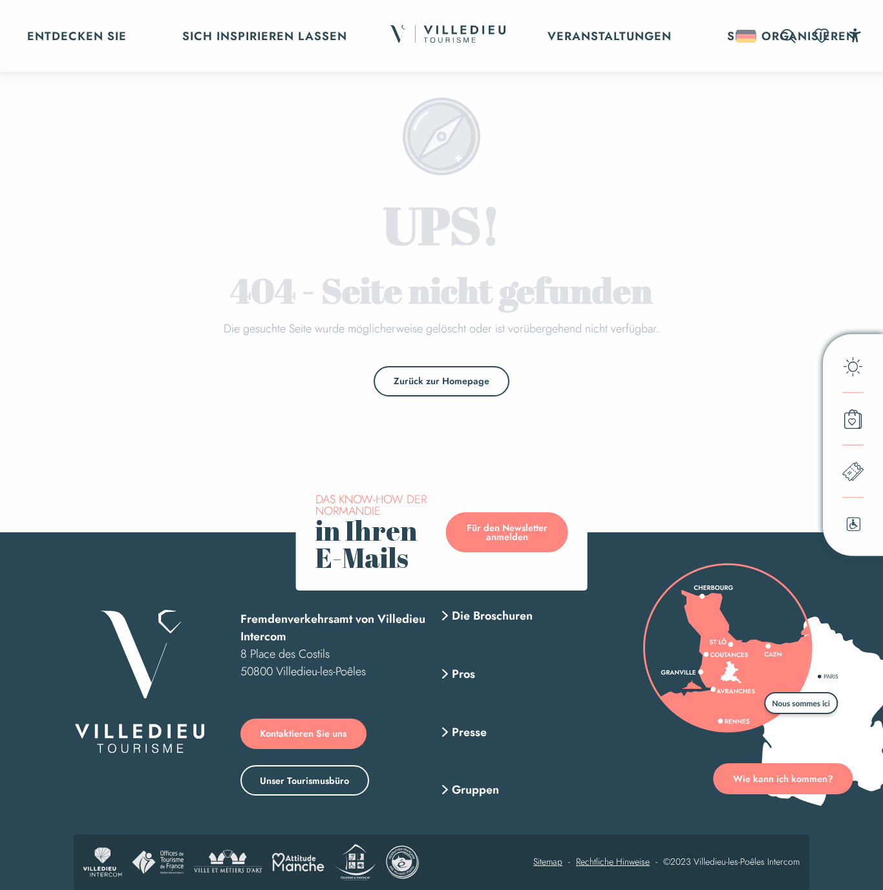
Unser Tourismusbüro (304, 780)
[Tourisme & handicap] (355, 862)
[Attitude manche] (298, 862)
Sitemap (547, 862)
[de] (747, 36)
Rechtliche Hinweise (613, 862)
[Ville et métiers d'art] (227, 862)
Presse (469, 732)
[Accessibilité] (855, 35)
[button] (788, 36)
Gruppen (475, 790)
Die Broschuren (492, 616)
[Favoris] (823, 36)
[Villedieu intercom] (102, 862)
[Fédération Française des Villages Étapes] (402, 862)
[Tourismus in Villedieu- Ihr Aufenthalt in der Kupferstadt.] (447, 36)
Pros (463, 674)
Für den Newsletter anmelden (507, 532)
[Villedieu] (139, 681)
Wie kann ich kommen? (783, 778)
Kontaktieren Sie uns (303, 733)
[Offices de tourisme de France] (158, 862)
